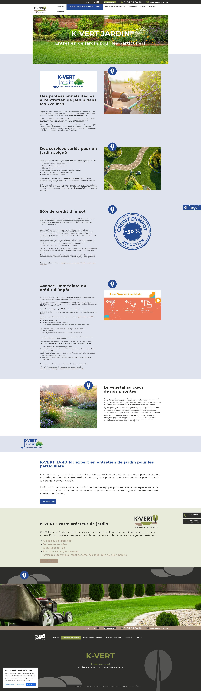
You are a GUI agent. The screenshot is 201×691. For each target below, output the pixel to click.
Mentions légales (108, 686)
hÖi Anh (138, 686)
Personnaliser (10, 684)
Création (60, 6)
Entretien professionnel (115, 6)
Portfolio (153, 6)
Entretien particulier (71, 638)
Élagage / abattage (137, 6)
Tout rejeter (20, 684)
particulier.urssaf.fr (86, 317)
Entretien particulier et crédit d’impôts (85, 6)
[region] (20, 678)
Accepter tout (30, 684)
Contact (60, 12)
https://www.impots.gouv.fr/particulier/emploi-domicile (68, 264)
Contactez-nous (48, 501)
